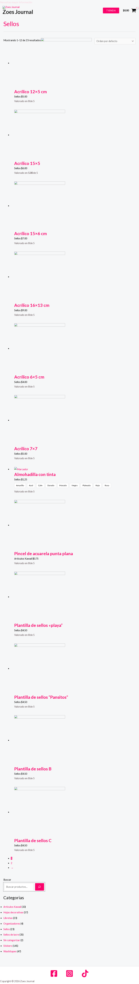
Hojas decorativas (13, 912)
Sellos (6, 929)
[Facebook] (54, 973)
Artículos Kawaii (12, 906)
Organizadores (11, 923)
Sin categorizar (11, 940)
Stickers (7, 945)
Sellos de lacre (11, 934)
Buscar (7, 879)
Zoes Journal (18, 11)
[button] (69, 2)
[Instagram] (69, 973)
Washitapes (9, 951)
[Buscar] (39, 887)
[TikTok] (85, 973)
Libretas (8, 918)
